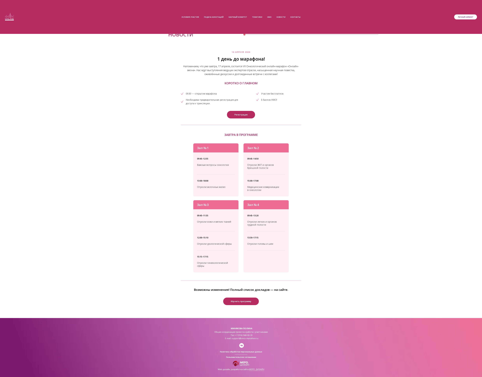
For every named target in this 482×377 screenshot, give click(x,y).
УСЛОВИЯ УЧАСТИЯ (190, 17)
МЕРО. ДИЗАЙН (256, 369)
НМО (269, 17)
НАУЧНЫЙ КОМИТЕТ (238, 17)
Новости (281, 17)
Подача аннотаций (214, 17)
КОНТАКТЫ (295, 17)
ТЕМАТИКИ (257, 17)
